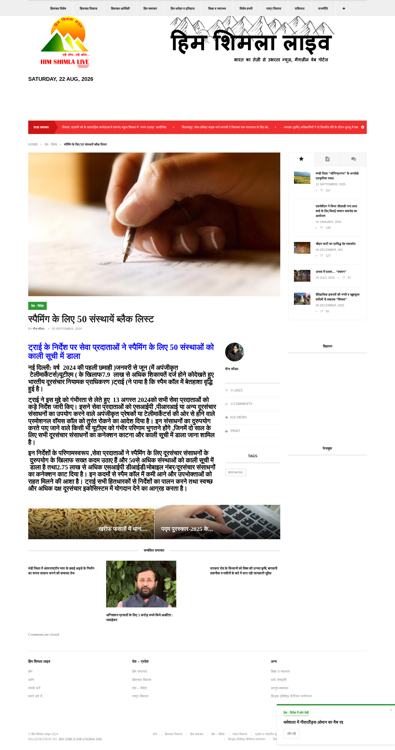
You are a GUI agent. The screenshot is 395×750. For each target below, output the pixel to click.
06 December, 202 (329, 249)
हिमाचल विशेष (58, 8)
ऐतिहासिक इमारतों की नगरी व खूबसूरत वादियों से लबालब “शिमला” (338, 297)
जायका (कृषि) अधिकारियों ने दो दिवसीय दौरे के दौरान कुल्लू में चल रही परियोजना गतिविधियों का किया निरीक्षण (327, 127)
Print (235, 431)
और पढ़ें (291, 733)
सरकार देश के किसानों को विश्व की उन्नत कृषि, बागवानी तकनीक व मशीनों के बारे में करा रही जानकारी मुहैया (243, 570)
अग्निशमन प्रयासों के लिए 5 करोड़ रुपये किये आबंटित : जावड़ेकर (139, 617)
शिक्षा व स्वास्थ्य (217, 8)
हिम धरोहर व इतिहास (183, 8)
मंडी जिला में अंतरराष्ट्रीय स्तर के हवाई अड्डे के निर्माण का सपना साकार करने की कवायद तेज (61, 570)
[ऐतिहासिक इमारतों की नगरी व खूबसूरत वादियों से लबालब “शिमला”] (302, 304)
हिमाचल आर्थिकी (120, 8)
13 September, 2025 (331, 184)
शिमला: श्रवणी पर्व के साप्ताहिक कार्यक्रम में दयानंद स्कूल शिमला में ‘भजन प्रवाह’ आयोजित (95, 127)
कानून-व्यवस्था (279, 688)
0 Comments (241, 404)
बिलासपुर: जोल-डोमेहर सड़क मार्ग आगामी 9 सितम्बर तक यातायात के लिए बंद (206, 127)
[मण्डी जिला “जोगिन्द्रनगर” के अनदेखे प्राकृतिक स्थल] (302, 182)
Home (33, 144)
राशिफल (299, 8)
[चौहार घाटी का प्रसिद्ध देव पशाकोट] (302, 253)
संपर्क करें (34, 688)
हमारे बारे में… (37, 696)
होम (30, 671)
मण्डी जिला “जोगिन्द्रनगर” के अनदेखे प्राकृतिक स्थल (337, 176)
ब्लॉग (31, 680)
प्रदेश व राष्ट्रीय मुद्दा (266, 734)
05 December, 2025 (330, 305)
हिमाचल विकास (88, 8)
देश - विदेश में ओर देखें (295, 713)
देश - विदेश (51, 144)
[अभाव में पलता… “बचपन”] (302, 280)
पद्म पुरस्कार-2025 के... (187, 529)
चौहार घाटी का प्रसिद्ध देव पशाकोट (336, 244)
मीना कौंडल (38, 328)
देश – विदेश (139, 688)
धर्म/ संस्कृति (278, 680)
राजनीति (323, 8)
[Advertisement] (333, 396)
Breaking (235, 472)
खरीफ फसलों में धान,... (123, 529)
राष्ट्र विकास (273, 8)
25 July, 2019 (325, 277)
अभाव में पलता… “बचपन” (331, 272)
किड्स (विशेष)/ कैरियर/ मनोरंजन (291, 696)
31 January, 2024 (328, 221)
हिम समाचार (150, 8)
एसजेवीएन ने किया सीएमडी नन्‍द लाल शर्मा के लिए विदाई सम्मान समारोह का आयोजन (336, 211)
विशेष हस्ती (246, 8)
